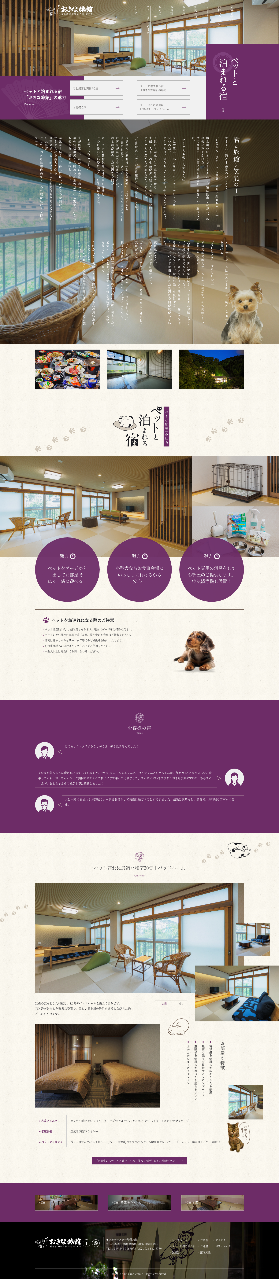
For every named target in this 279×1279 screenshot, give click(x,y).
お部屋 (184, 20)
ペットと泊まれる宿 (148, 20)
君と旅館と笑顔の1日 (85, 88)
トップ (136, 20)
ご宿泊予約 (231, 20)
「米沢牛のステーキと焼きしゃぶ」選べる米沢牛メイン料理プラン (135, 1161)
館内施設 (196, 20)
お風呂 (160, 20)
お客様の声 (79, 107)
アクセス (207, 20)
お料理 (172, 20)
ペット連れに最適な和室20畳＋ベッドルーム (154, 107)
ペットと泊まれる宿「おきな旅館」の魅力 (153, 88)
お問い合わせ (219, 20)
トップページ (180, 1240)
